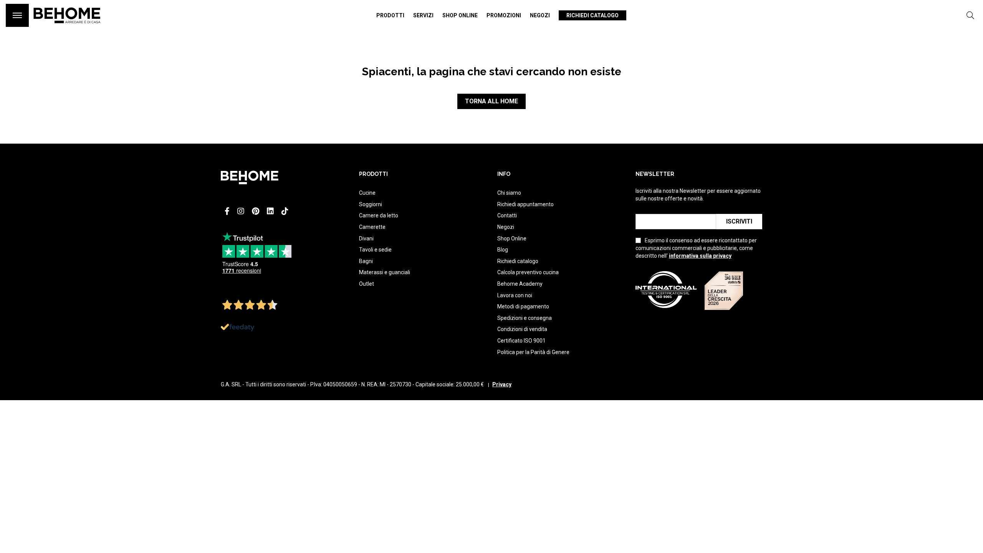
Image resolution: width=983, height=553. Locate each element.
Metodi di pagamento (523, 306)
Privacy (501, 384)
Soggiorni (370, 204)
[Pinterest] (255, 211)
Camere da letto (378, 215)
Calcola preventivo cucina (528, 272)
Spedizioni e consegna (524, 318)
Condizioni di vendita (522, 329)
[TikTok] (285, 211)
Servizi (423, 15)
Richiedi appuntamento (525, 204)
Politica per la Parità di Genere (533, 352)
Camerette (372, 227)
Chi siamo (509, 193)
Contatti (507, 215)
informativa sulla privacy (700, 256)
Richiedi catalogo (592, 15)
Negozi (540, 15)
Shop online (460, 15)
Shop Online (511, 238)
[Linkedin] (270, 211)
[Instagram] (240, 211)
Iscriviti (739, 221)
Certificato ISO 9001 (521, 341)
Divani (366, 238)
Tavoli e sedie (375, 250)
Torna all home (491, 101)
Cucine (367, 193)
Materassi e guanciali (384, 272)
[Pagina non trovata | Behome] (67, 27)
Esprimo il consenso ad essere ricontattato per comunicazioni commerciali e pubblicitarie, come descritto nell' (696, 247)
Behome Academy (520, 284)
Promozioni (504, 15)
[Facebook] (227, 211)
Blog (502, 250)
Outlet (366, 284)
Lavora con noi (514, 295)
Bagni (366, 261)
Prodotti (390, 15)
